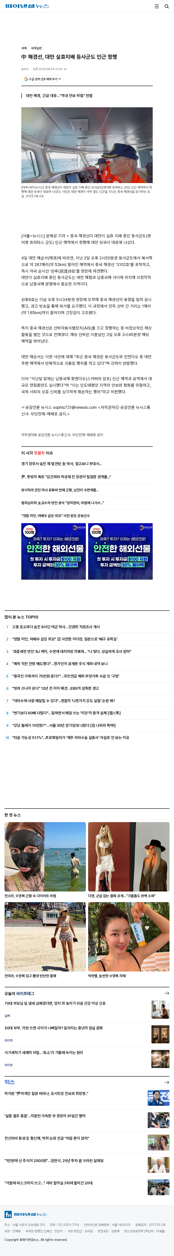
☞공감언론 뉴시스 (36, 407)
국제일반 (36, 48)
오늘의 (19, 993)
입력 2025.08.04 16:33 (48, 69)
